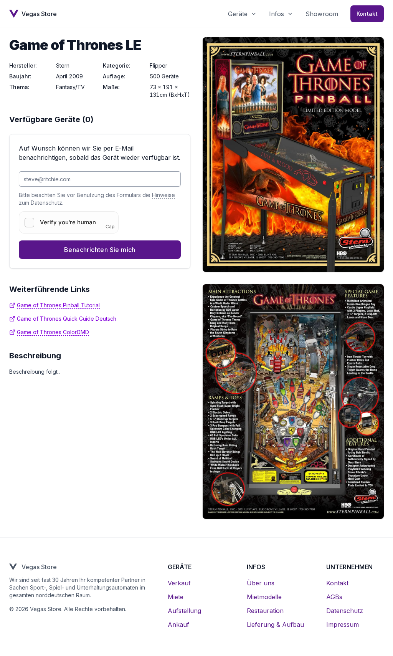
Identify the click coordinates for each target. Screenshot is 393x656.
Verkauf (179, 583)
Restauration (265, 611)
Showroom (321, 14)
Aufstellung (184, 611)
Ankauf (178, 624)
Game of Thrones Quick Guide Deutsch (66, 318)
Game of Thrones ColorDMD (53, 332)
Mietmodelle (264, 597)
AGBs (334, 597)
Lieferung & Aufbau (275, 624)
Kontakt (367, 13)
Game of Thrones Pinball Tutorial (58, 305)
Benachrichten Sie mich (99, 249)
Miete (175, 597)
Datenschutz (344, 611)
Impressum (342, 624)
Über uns (260, 583)
